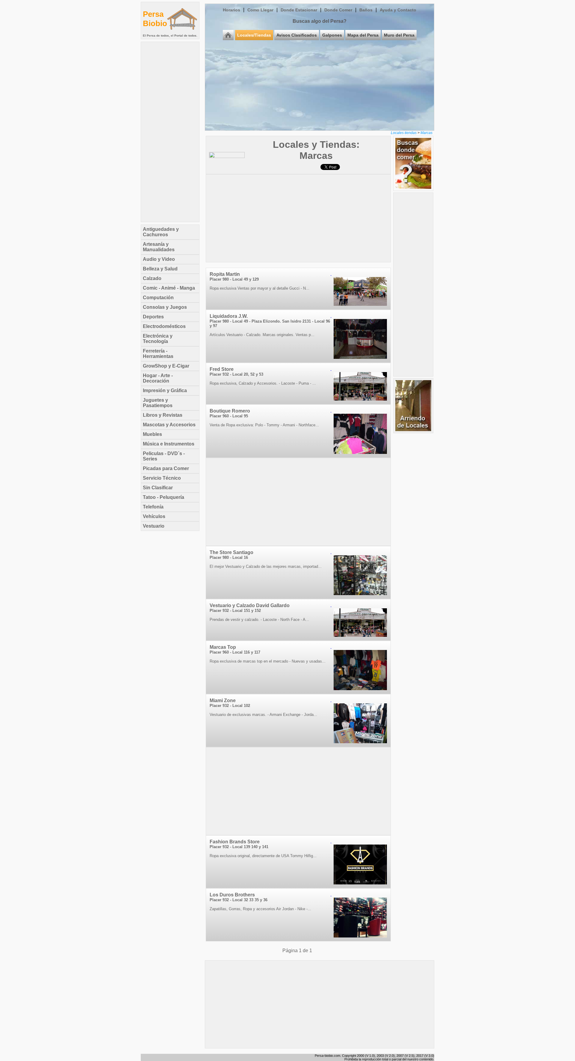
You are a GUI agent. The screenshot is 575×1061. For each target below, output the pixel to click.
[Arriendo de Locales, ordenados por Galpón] (413, 429)
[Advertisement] (170, 132)
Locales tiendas (404, 133)
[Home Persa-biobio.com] (182, 32)
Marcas (426, 133)
